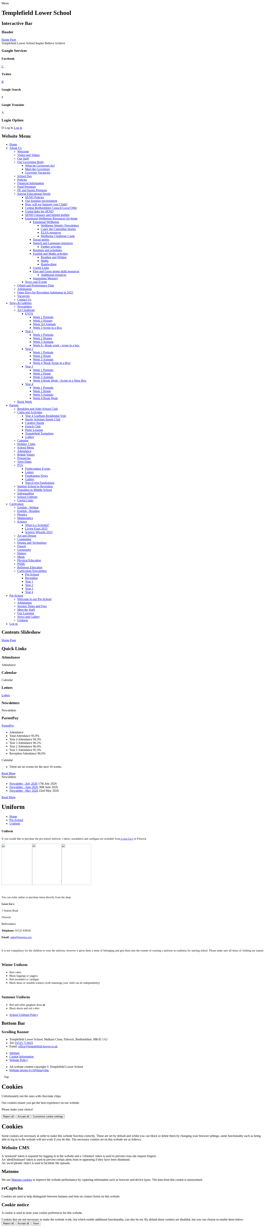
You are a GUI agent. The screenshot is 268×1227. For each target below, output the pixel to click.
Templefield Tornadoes (39, 433)
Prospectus (24, 458)
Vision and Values (28, 155)
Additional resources (53, 274)
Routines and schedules (47, 250)
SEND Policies (34, 197)
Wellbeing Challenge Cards (58, 236)
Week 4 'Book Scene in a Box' (52, 363)
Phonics (22, 514)
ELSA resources (51, 232)
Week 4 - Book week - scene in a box (56, 345)
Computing (24, 539)
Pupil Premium (26, 186)
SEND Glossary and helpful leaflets (47, 215)
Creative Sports (34, 423)
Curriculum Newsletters (32, 571)
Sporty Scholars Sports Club (42, 419)
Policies (22, 179)
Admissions (24, 289)
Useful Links (41, 267)
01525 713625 (24, 1042)
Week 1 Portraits (43, 317)
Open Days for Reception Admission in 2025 (45, 292)
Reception (31, 578)
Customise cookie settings (48, 1116)
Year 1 (29, 331)
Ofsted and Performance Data (35, 285)
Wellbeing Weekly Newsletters (60, 225)
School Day (24, 176)
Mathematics (25, 518)
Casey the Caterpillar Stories (58, 229)
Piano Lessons (34, 430)
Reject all (8, 1116)
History (21, 553)
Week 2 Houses (42, 320)
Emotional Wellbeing (46, 222)
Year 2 (29, 349)
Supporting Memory (45, 278)
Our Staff (23, 158)
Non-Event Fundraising (39, 482)
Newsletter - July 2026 (23, 783)
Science (22, 521)
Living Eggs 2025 (36, 528)
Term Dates (24, 461)
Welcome (23, 151)
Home (13, 144)
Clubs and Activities (29, 412)
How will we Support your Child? (46, 204)
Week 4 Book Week (45, 398)
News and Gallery (28, 616)
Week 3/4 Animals (44, 324)
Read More (8, 773)
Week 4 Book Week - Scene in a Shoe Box (59, 380)
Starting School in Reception (35, 486)
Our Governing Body (30, 162)
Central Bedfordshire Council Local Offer (51, 208)
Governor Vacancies (37, 172)
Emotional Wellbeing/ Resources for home (51, 218)
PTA (20, 465)
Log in (18, 127)
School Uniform (27, 497)
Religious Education (29, 567)
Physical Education (29, 560)
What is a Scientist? (37, 525)
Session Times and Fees (32, 606)
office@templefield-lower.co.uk (37, 1046)
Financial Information (30, 183)
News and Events (36, 282)
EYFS (29, 313)
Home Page (9, 39)
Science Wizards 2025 (39, 532)
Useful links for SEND (39, 211)
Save (36, 1223)
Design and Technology (32, 542)
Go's (130, 838)
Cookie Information (21, 1056)
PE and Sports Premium (32, 190)
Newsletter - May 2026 (23, 790)
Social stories (41, 239)
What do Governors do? (40, 165)
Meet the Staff (26, 609)
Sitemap (14, 1053)
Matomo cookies (21, 1179)
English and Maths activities (50, 253)
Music (21, 556)
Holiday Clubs (26, 444)
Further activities (51, 246)
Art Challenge (26, 310)
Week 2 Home (42, 356)
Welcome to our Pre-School (34, 599)
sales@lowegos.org (21, 937)
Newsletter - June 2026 (23, 787)
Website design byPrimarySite (29, 1070)
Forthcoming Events (37, 468)
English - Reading (28, 511)
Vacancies (23, 296)
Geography (24, 549)
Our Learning (25, 613)
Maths (44, 260)
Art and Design (26, 535)
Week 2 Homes (42, 338)
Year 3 (29, 366)
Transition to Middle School (34, 490)
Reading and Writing (54, 257)
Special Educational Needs (33, 193)
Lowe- (124, 838)
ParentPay (8, 725)
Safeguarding (25, 493)
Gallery (29, 437)
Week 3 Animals (43, 341)
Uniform (22, 620)
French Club (33, 426)
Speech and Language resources (53, 243)
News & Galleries (20, 303)
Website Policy (18, 1060)
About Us (15, 148)
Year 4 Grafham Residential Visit (45, 415)
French (21, 546)
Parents (13, 405)
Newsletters (24, 306)
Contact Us (24, 299)
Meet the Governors (37, 169)
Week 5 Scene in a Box (47, 327)
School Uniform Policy (23, 1014)
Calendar (22, 440)
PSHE (21, 564)
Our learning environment (41, 200)
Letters (29, 472)
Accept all (23, 1116)
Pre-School (32, 574)
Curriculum (16, 504)
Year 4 (29, 384)
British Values (26, 454)
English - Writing (27, 507)
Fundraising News (36, 475)
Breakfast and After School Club (37, 408)
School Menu (25, 447)
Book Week (24, 401)
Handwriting (49, 264)
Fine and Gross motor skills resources (56, 271)
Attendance (24, 451)
